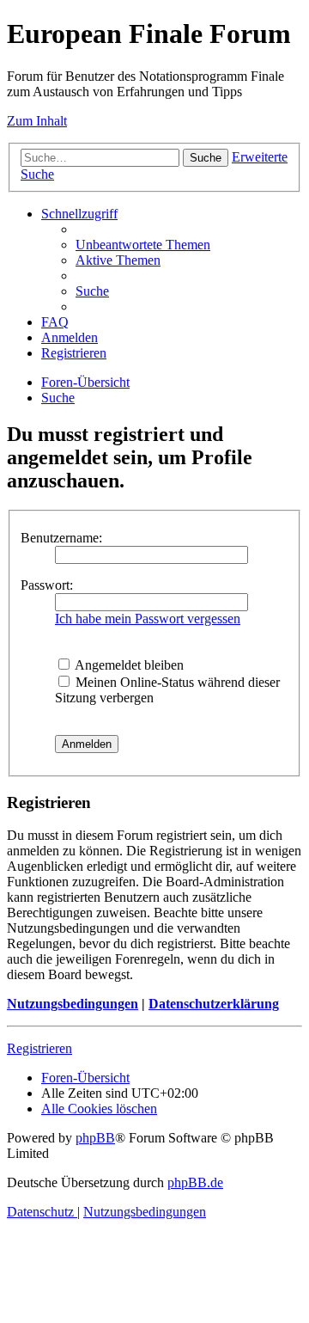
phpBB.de (195, 1182)
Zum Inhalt (37, 120)
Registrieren (39, 1048)
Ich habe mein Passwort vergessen (147, 618)
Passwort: (47, 585)
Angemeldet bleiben (128, 665)
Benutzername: (61, 537)
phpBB (95, 1137)
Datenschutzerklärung (213, 1003)
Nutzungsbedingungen (72, 1003)
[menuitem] (143, 244)
